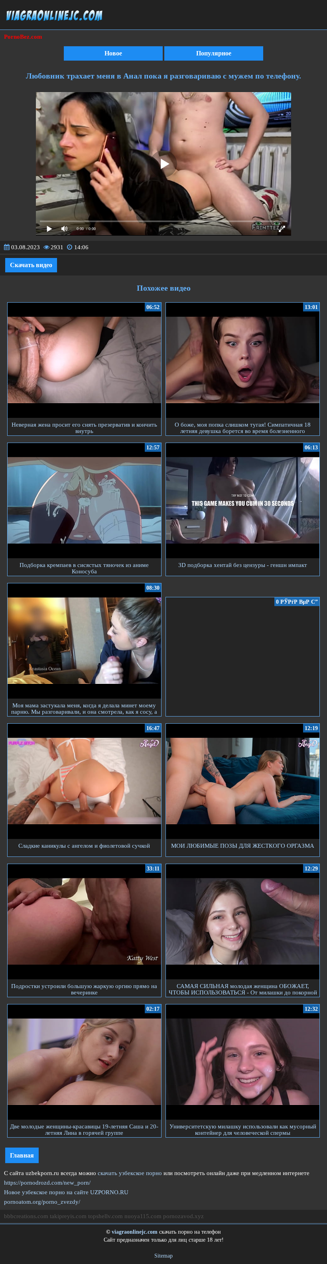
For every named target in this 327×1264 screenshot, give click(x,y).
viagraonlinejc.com (135, 1232)
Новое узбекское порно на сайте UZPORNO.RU (66, 1192)
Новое (113, 53)
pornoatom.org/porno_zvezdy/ (42, 1202)
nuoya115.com (143, 1216)
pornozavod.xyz (183, 1216)
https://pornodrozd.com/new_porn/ (47, 1182)
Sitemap (163, 1256)
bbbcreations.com (26, 1216)
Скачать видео (31, 265)
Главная (22, 1155)
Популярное (213, 53)
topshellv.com (105, 1216)
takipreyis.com (68, 1216)
